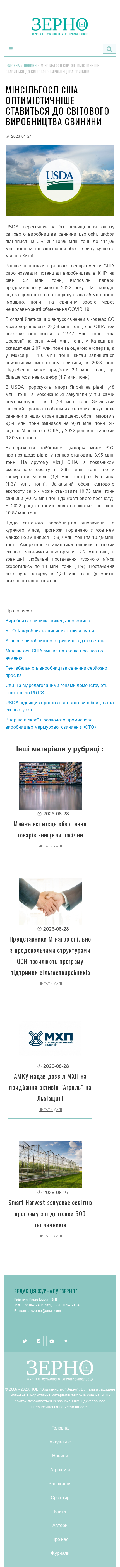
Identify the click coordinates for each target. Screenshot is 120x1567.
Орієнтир (60, 1497)
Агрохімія (60, 1469)
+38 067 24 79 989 (36, 1305)
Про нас (60, 1539)
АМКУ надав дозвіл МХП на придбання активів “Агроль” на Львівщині (50, 1087)
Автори (60, 1525)
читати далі (50, 846)
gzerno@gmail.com (46, 1311)
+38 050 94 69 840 (67, 1305)
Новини (30, 65)
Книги (60, 1511)
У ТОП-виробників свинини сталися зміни (50, 630)
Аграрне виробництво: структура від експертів (55, 640)
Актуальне (60, 1441)
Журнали (60, 1553)
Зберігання (60, 1483)
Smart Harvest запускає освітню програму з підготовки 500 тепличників (50, 1213)
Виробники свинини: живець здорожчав (48, 620)
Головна (13, 65)
